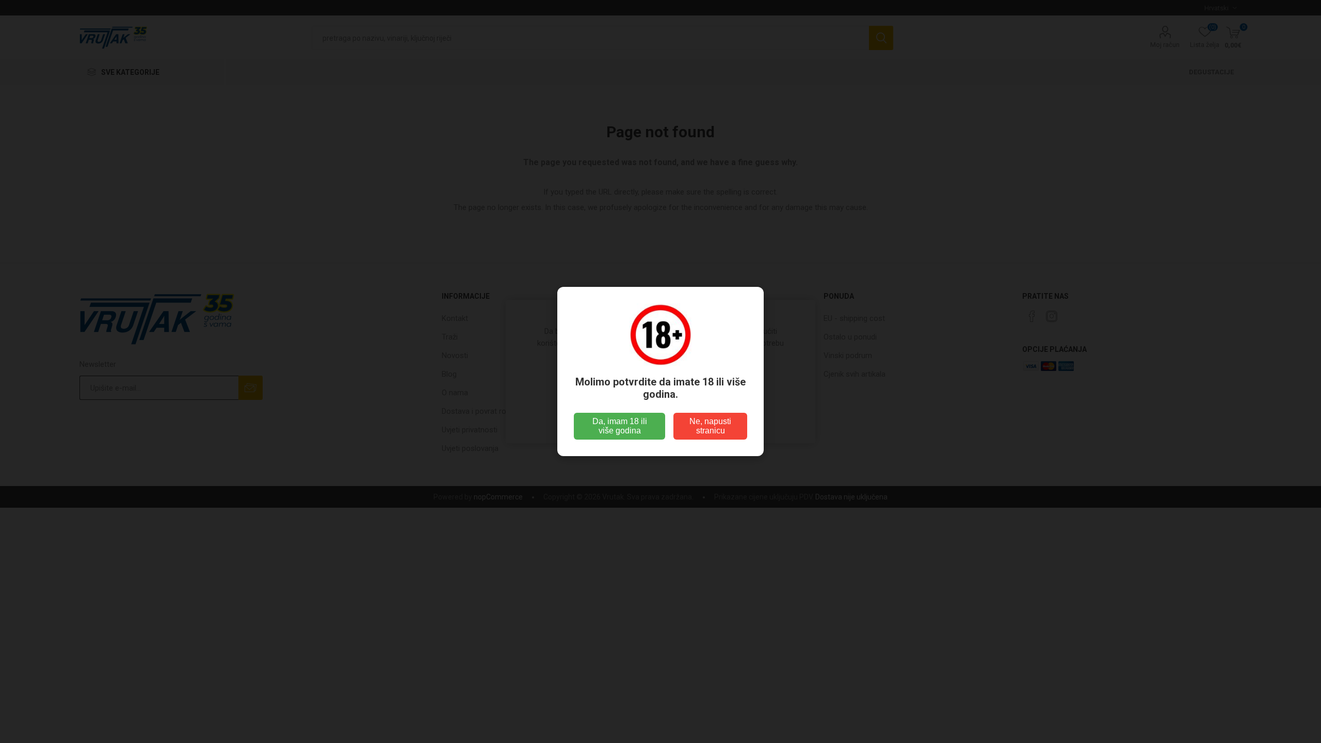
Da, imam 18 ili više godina (619, 426)
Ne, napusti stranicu (710, 426)
